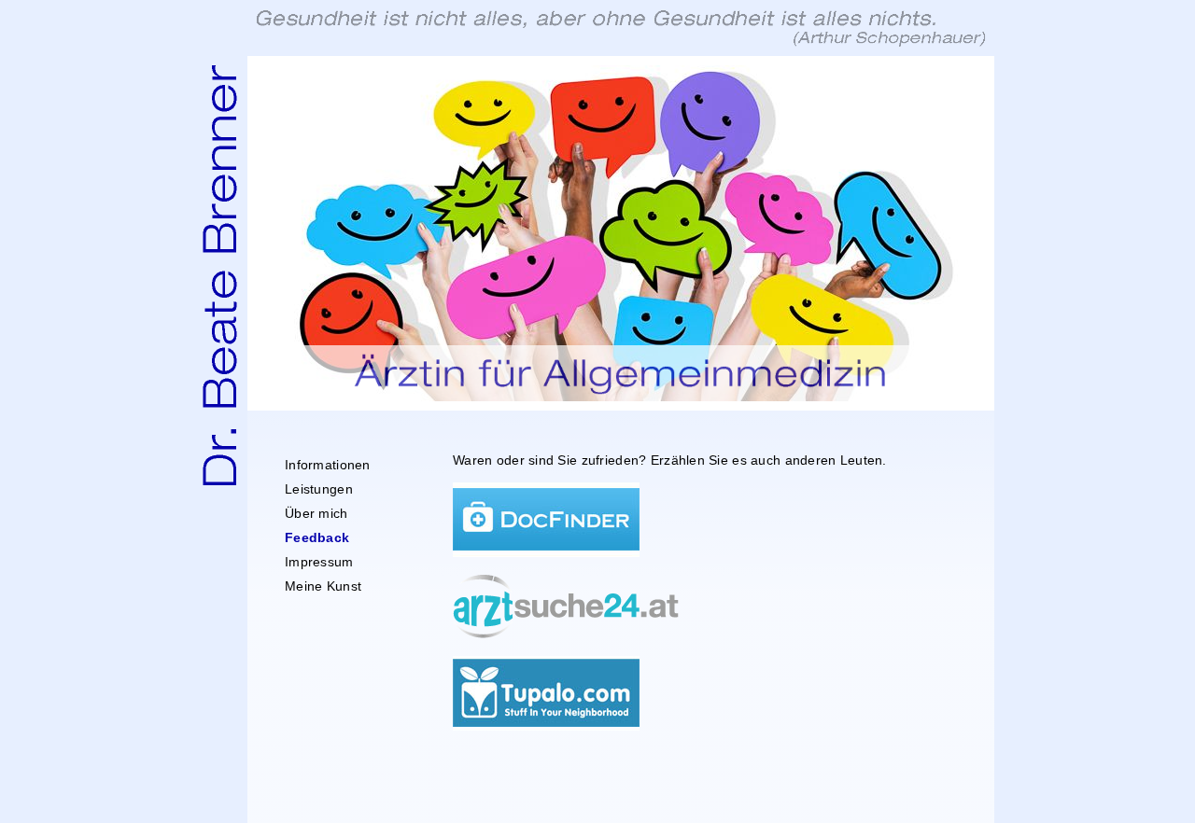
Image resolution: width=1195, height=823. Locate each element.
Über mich (316, 513)
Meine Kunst (323, 586)
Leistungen (319, 488)
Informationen (328, 464)
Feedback (317, 537)
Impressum (319, 561)
